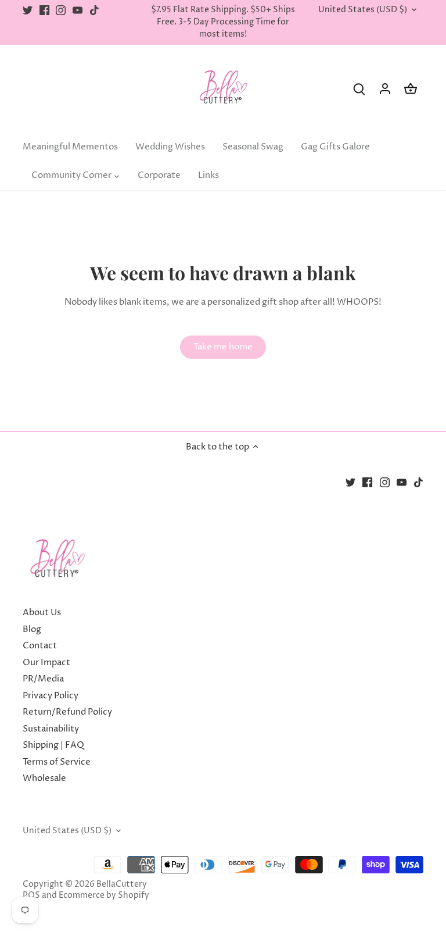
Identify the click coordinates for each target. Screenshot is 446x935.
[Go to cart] (411, 89)
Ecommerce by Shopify (104, 895)
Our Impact (46, 662)
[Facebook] (44, 10)
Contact (40, 646)
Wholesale (44, 778)
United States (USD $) (362, 10)
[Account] (385, 89)
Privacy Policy (50, 696)
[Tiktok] (94, 10)
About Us (42, 612)
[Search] (359, 89)
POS (31, 895)
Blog (32, 629)
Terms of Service (57, 762)
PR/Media (43, 679)
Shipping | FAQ (53, 745)
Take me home (223, 347)
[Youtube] (77, 10)
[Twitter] (28, 10)
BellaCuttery (121, 884)
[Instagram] (61, 10)
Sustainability (51, 729)
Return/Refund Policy (67, 712)
